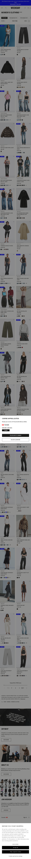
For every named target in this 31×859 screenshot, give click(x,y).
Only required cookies (15, 851)
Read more (15, 844)
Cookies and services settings (15, 856)
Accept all (15, 847)
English (5, 430)
